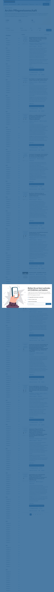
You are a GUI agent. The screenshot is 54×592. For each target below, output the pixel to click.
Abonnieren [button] (48, 303)
